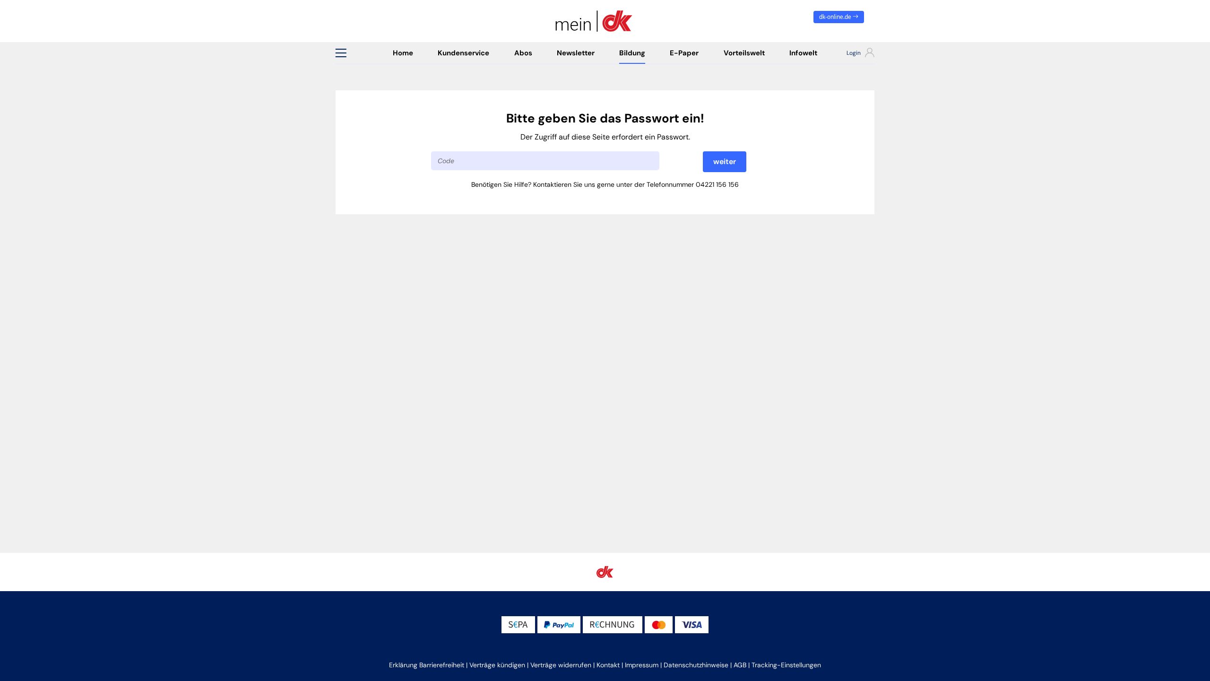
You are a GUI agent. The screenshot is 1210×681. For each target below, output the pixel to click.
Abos (523, 53)
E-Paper (684, 53)
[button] (341, 53)
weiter (724, 161)
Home (403, 53)
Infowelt (803, 53)
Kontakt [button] (608, 665)
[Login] (852, 54)
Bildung (632, 53)
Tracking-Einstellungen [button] (786, 665)
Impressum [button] (641, 665)
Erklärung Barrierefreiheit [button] (426, 665)
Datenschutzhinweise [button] (696, 665)
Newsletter (576, 53)
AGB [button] (740, 665)
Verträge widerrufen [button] (560, 665)
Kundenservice (463, 53)
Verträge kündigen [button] (497, 665)
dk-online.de (836, 17)
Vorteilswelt (744, 53)
